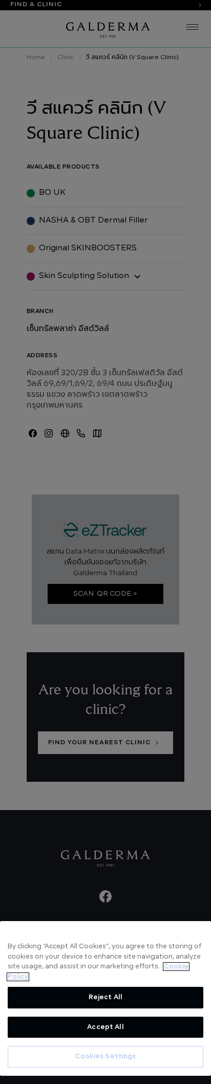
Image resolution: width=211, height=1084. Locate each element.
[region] (105, 998)
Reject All (105, 997)
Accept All (105, 1027)
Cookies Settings (105, 1056)
